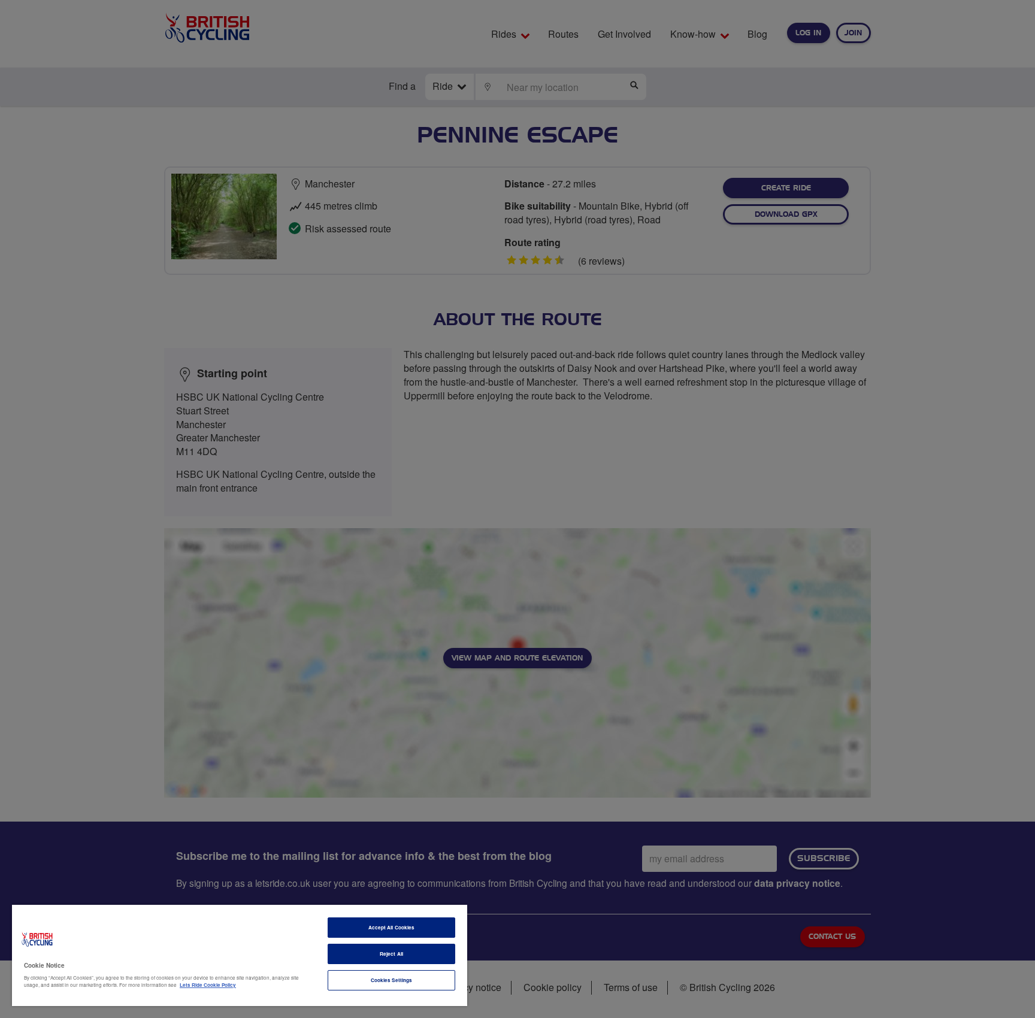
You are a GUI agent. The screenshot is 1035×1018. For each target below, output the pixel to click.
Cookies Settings (391, 980)
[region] (239, 955)
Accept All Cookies (391, 927)
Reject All (391, 953)
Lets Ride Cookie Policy (208, 984)
